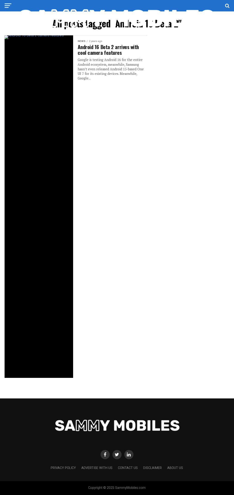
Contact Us (128, 468)
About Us (175, 468)
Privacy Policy (63, 468)
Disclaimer (152, 468)
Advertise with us (96, 468)
